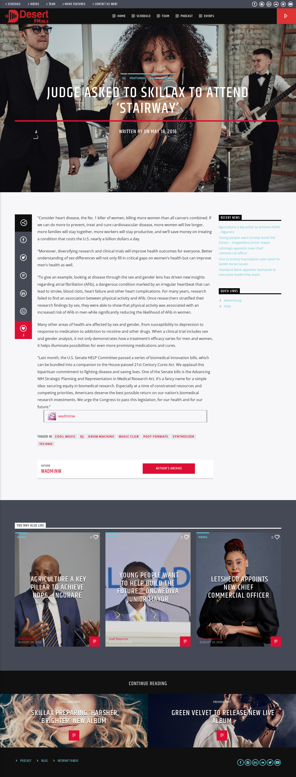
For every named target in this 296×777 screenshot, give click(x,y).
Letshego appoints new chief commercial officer (238, 587)
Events (209, 16)
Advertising (232, 300)
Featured (137, 78)
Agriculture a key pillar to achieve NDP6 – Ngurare (58, 587)
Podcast (187, 16)
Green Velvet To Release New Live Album (223, 717)
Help (227, 306)
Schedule (14, 4)
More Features (75, 4)
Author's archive (169, 468)
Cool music (65, 436)
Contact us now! (106, 4)
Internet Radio (68, 760)
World (168, 78)
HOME (121, 16)
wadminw (66, 416)
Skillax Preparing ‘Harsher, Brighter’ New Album (75, 717)
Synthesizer (183, 436)
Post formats (155, 436)
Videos (34, 4)
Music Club (129, 436)
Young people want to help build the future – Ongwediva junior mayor (148, 587)
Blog (44, 760)
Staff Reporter (28, 639)
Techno (46, 444)
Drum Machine (101, 436)
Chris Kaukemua (211, 639)
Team (52, 4)
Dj (82, 436)
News (153, 78)
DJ (124, 78)
